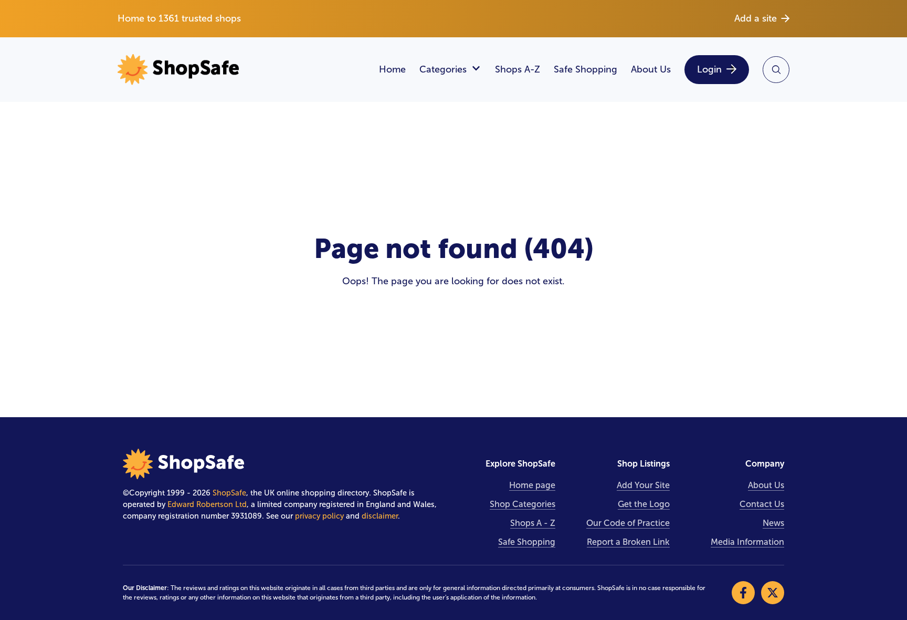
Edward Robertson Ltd (207, 504)
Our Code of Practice (628, 523)
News (773, 523)
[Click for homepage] (241, 69)
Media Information (747, 542)
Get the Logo (644, 504)
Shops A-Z (517, 69)
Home (392, 69)
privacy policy (319, 516)
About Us (651, 69)
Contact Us (762, 504)
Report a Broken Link (628, 542)
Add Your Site (643, 485)
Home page (532, 485)
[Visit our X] (772, 592)
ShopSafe (229, 493)
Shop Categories (522, 504)
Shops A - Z (532, 523)
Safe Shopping (585, 69)
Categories (443, 69)
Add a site (755, 18)
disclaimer (380, 516)
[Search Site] (776, 69)
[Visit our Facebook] (743, 592)
